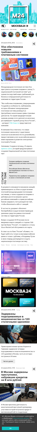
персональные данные (21, 418)
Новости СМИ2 (5, 277)
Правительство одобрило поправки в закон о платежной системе (21, 177)
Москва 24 (18, 26)
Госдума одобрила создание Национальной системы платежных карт (21, 163)
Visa (31, 245)
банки (3, 245)
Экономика (19, 43)
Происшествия (20, 368)
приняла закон (6, 148)
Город (18, 310)
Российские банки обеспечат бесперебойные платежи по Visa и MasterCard (21, 170)
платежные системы (23, 245)
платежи (13, 245)
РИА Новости (14, 123)
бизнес (8, 245)
